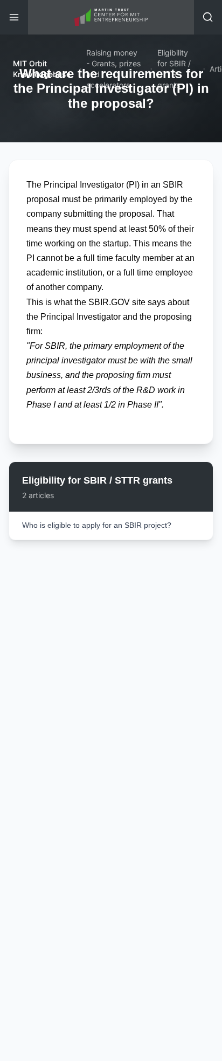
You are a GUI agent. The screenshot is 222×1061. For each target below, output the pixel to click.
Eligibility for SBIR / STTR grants (174, 68)
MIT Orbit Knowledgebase (42, 69)
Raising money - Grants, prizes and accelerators (113, 68)
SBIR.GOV (109, 302)
